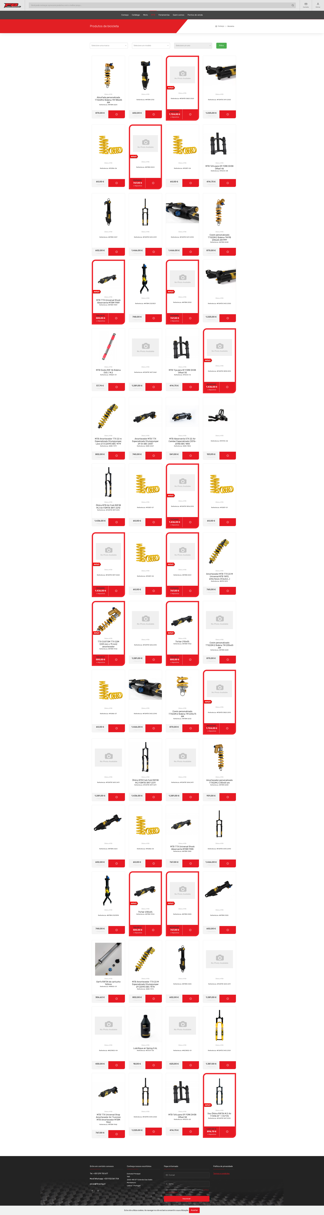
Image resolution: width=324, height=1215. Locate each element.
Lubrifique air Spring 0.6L (145, 1049)
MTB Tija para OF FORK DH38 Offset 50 (182, 372)
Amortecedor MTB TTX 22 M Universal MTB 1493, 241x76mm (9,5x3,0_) (219, 577)
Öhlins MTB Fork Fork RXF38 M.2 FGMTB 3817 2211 (145, 782)
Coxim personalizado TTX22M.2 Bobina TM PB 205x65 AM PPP (219, 238)
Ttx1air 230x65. (145, 913)
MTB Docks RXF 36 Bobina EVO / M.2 (108, 372)
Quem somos (178, 15)
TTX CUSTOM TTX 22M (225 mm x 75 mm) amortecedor (108, 645)
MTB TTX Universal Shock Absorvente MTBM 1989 (108, 302)
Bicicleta (231, 26)
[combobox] (109, 46)
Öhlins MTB (108, 94)
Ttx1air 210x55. (182, 642)
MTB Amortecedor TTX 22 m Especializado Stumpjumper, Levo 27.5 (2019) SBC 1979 (108, 442)
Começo (125, 15)
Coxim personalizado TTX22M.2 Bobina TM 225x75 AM (182, 715)
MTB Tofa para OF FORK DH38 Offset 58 (182, 1116)
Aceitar (194, 1210)
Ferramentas (164, 15)
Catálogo (136, 15)
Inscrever (187, 1199)
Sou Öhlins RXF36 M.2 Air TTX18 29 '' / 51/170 (219, 1115)
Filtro (221, 46)
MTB (153, 15)
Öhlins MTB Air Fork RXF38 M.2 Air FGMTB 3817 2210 (108, 507)
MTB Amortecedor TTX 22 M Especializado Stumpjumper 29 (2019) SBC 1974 (145, 985)
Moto (145, 15)
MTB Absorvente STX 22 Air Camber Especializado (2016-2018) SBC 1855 (182, 442)
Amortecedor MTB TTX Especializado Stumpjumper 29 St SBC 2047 (145, 442)
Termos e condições (221, 1174)
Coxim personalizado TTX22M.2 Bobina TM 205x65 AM (219, 646)
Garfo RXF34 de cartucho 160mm (108, 984)
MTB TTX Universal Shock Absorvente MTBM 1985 (182, 848)
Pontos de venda (195, 15)
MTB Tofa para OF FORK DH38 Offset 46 (219, 168)
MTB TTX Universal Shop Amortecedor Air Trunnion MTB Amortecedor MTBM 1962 (108, 1119)
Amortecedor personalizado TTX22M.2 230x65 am (219, 782)
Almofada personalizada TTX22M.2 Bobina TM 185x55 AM (108, 101)
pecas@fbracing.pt (98, 1184)
